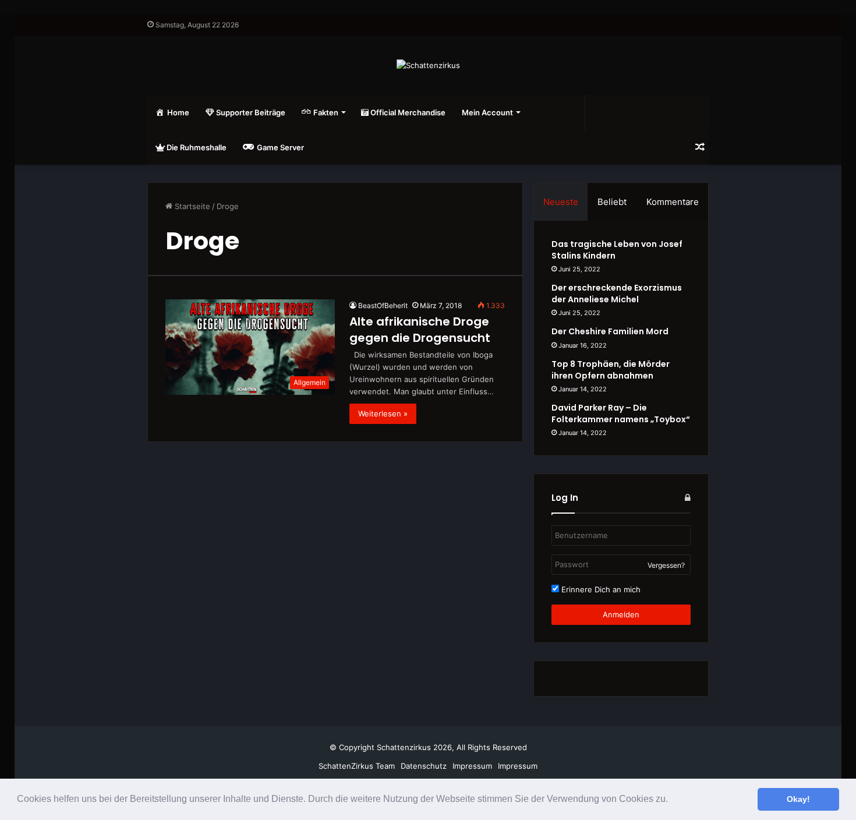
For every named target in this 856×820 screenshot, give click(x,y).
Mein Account (487, 112)
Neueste (560, 201)
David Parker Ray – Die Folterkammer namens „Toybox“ (620, 413)
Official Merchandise (407, 112)
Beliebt (612, 201)
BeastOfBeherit (383, 305)
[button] (672, 800)
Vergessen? (666, 565)
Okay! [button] (798, 799)
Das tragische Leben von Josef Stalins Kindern (616, 249)
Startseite (191, 206)
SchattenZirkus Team (357, 765)
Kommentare (672, 201)
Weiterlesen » (383, 413)
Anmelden (621, 614)
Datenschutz (424, 765)
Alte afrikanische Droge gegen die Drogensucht (419, 329)
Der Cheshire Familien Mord (609, 331)
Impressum (472, 765)
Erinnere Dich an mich (600, 589)
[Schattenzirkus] (428, 65)
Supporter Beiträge (249, 112)
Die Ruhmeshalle (196, 147)
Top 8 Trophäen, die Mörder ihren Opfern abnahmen (610, 369)
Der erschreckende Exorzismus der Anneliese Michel (616, 293)
